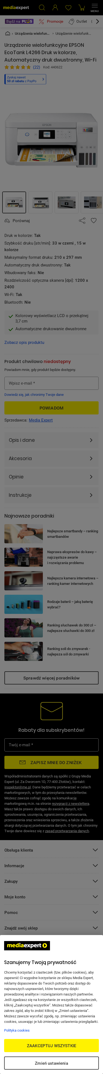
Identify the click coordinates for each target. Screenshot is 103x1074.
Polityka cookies (17, 1030)
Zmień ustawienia (51, 1063)
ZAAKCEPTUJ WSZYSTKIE (51, 1045)
